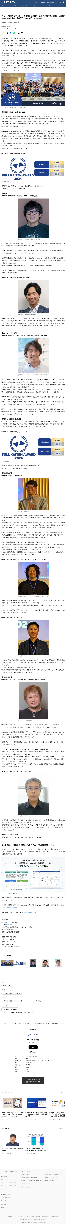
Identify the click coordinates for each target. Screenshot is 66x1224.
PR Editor (23, 1190)
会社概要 (10, 1216)
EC (15, 1001)
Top (2, 5)
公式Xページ (4, 1204)
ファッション (45, 5)
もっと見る (62, 1092)
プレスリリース (12, 1023)
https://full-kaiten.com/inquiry (9, 907)
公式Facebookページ (6, 1197)
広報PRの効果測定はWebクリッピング (30, 1187)
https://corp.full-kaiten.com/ (12, 924)
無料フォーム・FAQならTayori (52, 1178)
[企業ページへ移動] (33, 1035)
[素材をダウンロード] (18, 32)
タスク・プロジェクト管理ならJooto (53, 1174)
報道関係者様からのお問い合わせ (50, 1216)
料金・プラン (4, 1179)
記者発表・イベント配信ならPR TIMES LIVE (31, 1181)
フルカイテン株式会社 (23, 1023)
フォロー (33, 1047)
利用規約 (38, 1216)
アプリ (22, 5)
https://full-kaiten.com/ (30, 912)
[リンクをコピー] (21, 32)
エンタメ (28, 5)
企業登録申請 (50, 2)
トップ (4, 1023)
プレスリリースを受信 (39, 2)
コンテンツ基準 (30, 1216)
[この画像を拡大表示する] (7, 963)
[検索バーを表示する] (63, 2)
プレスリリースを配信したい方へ (9, 1185)
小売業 (4, 1001)
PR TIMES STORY (25, 1174)
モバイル (16, 5)
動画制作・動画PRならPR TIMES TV (29, 1178)
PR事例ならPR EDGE (49, 1181)
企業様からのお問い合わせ (25, 1219)
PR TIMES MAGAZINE (26, 1184)
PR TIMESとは (4, 1176)
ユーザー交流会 (37, 1001)
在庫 (21, 1001)
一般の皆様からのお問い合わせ (40, 1219)
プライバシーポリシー (19, 1216)
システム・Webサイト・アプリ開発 (12, 993)
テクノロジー (8, 5)
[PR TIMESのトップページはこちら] (9, 2)
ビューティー (36, 5)
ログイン (58, 2)
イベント (27, 1001)
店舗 (10, 1001)
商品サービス (6, 985)
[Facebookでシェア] (10, 32)
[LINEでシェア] (13, 32)
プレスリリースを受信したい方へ (9, 1182)
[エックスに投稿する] (7, 32)
